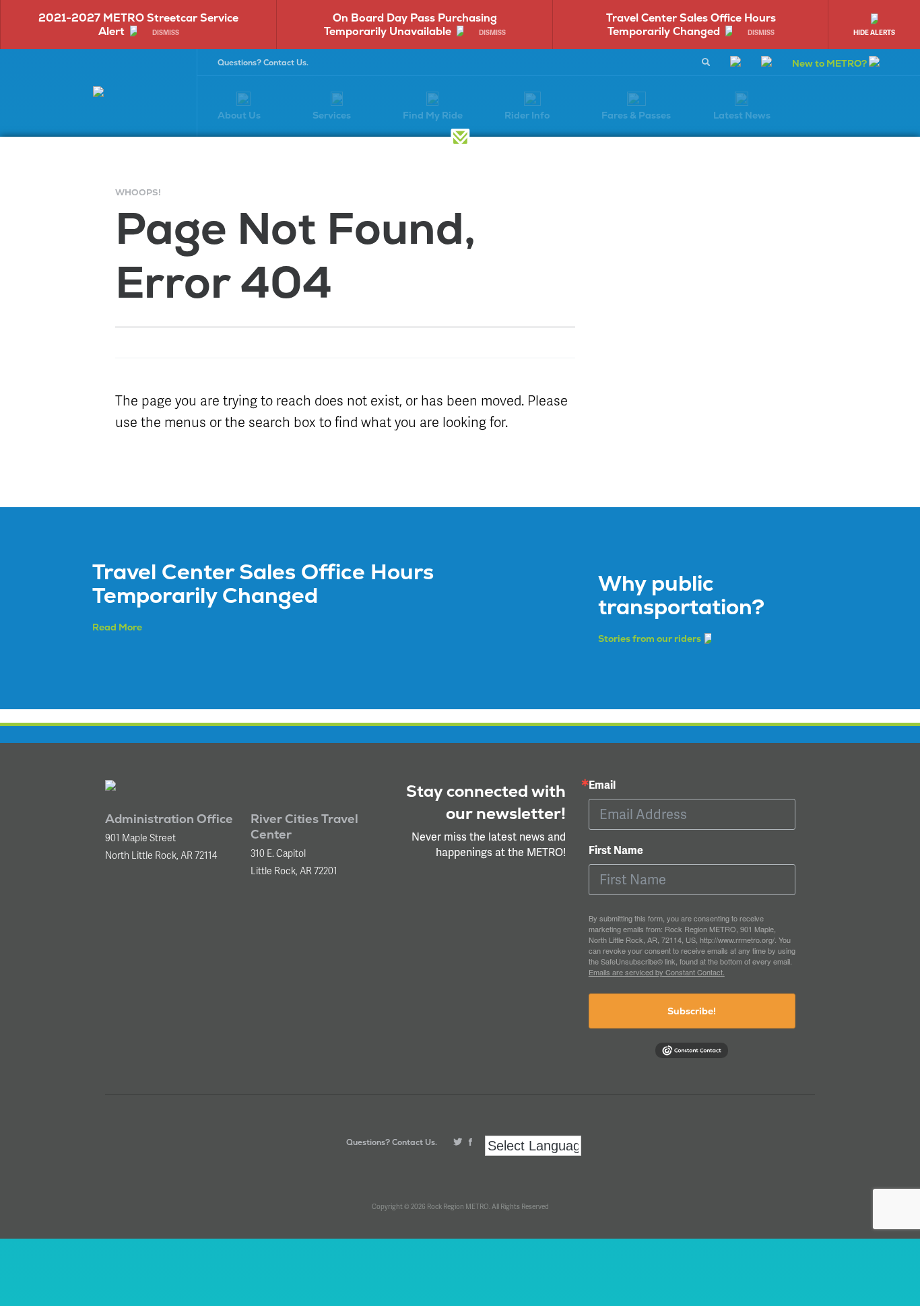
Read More (117, 627)
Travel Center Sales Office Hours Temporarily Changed (691, 24)
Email (602, 785)
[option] (138, 24)
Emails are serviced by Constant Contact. (657, 972)
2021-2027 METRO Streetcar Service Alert (138, 24)
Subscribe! (691, 1011)
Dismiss (165, 33)
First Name (616, 850)
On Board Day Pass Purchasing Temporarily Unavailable (410, 24)
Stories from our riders (649, 638)
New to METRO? (830, 63)
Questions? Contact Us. (263, 62)
